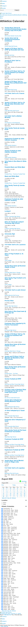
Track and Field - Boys (8, 590)
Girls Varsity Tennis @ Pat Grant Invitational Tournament (15, 431)
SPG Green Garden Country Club (13, 36)
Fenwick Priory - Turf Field (11, 373)
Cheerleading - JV (7, 508)
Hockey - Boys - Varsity (9, 607)
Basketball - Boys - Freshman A (11, 544)
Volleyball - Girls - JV (8, 541)
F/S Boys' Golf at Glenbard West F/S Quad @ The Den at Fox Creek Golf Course (15, 391)
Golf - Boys (6, 521)
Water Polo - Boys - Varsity (9, 600)
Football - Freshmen (8, 516)
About (1, 15)
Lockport (8, 211)
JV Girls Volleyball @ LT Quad (14, 410)
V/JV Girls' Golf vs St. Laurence (15, 245)
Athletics (16, 15)
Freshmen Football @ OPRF (14, 439)
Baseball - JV (6, 567)
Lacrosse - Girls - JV (8, 575)
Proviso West (9, 301)
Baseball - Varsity (7, 569)
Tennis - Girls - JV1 (8, 536)
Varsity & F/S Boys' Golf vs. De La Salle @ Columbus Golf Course (15, 335)
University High (10, 234)
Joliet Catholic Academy (10, 145)
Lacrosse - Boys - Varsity (9, 573)
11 (10, 491)
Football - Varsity (7, 519)
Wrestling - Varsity (7, 564)
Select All (4, 498)
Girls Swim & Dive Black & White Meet (15, 162)
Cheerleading (6, 604)
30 (17, 488)
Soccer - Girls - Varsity (8, 583)
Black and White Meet (12, 176)
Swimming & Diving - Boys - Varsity (11, 563)
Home (4, 502)
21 (21, 493)
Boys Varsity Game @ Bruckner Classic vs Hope (15, 367)
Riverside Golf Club (9, 55)
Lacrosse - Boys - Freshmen (10, 570)
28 (10, 488)
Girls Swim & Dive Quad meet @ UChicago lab (15, 312)
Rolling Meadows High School (12, 406)
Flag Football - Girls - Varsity (10, 515)
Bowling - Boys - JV (8, 556)
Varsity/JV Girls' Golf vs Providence (12, 61)
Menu (1, 18)
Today (14, 485)
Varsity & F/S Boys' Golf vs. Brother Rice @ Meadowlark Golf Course (15, 82)
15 (24, 491)
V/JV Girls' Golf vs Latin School (15, 290)
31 (21, 488)
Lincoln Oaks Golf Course (11, 46)
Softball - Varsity (7, 586)
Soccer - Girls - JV (7, 581)
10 (7, 491)
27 (7, 488)
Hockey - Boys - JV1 (8, 606)
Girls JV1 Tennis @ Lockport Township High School (14, 222)
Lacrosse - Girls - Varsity (9, 577)
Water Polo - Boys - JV (8, 598)
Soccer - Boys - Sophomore (10, 528)
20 (17, 493)
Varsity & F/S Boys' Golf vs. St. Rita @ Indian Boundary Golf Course (15, 103)
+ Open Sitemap (4, 626)
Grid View (24, 481)
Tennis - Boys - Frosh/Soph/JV (10, 587)
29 (14, 488)
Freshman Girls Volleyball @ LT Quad (15, 420)
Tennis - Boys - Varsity (8, 589)
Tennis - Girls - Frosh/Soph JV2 (11, 535)
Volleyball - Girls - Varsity (9, 542)
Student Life (21, 15)
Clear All (9, 498)
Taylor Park (7, 239)
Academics (11, 15)
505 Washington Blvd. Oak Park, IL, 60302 (10, 613)
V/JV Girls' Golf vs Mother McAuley (13, 116)
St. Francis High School (10, 330)
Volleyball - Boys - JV (8, 594)
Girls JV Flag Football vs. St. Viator (14, 254)
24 (7, 495)
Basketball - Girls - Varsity (9, 555)
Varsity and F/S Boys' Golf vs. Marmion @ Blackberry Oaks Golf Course (14, 357)
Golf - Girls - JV (7, 522)
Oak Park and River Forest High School (14, 384)
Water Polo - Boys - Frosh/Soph (11, 597)
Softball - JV (6, 584)
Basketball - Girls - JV (8, 553)
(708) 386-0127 (8, 615)
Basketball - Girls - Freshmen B (11, 552)
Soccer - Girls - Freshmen (9, 580)
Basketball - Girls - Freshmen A (11, 550)
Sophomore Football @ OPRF (14, 450)
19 (14, 493)
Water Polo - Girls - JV (8, 601)
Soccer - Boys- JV (7, 532)
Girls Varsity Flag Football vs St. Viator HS (15, 278)
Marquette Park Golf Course (12, 473)
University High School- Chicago (12, 272)
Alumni (1, 16)
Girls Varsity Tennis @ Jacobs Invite (15, 128)
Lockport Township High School (12, 216)
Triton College (8, 260)
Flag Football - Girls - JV (9, 513)
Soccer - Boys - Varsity (8, 530)
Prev (3, 484)
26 (3, 488)
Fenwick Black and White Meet (15, 167)
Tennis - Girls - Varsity (8, 538)
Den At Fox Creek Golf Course (12, 397)
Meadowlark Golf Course (11, 89)
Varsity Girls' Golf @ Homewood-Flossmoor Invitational (12, 39)
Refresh (14, 498)
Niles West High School (10, 437)
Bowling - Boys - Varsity (9, 558)
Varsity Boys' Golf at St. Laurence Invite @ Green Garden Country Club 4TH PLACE (15, 29)
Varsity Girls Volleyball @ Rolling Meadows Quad (13, 400)
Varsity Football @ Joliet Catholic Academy (13, 151)
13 (17, 491)
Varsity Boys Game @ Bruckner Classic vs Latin (15, 345)
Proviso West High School (11, 306)
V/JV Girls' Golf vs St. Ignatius (15, 468)
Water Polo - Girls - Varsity (9, 603)
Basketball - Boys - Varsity (9, 549)
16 (3, 493)
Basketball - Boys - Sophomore (10, 547)
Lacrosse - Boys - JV (8, 572)
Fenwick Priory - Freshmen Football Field (15, 174)
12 (14, 491)
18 (10, 493)
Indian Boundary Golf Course (12, 110)
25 (10, 495)
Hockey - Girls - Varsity (8, 609)
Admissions (5, 15)
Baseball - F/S (6, 566)
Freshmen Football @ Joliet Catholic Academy (14, 199)
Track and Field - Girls (8, 592)
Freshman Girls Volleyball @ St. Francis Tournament (15, 324)
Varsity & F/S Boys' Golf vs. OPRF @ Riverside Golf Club (14, 49)
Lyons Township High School (12, 416)
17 (7, 493)
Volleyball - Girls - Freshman (10, 539)
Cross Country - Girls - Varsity (10, 511)
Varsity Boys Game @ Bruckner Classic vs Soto (15, 266)
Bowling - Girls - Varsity (9, 561)
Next (25, 484)
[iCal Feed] (20, 481)
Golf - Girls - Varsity (8, 524)
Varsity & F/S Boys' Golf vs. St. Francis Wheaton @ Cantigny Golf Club (15, 72)
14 (21, 491)
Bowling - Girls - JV (8, 559)
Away (4, 504)
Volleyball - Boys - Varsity (9, 595)
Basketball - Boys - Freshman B (11, 546)
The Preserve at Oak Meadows (12, 122)
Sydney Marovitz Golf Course (12, 295)
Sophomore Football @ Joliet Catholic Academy (14, 139)
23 (3, 495)
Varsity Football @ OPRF (13, 379)
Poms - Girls (6, 525)
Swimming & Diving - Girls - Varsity (11, 533)
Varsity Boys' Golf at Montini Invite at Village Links (14, 461)
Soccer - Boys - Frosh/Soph (10, 527)
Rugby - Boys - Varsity (8, 578)
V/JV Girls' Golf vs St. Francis (14, 93)
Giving (25, 15)
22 (24, 493)
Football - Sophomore (8, 518)
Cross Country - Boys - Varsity (10, 510)
